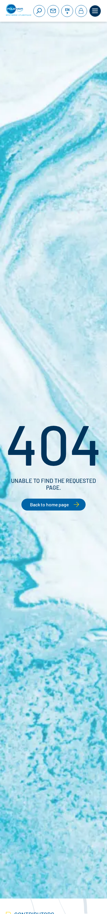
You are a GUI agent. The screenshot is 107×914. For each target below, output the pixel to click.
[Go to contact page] (53, 11)
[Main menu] (95, 11)
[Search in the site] (39, 11)
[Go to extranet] (81, 11)
